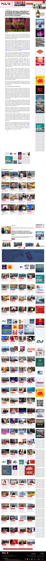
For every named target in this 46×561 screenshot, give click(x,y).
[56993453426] (12, 1)
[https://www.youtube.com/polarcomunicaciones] (12, 5)
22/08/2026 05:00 (13, 423)
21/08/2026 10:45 (13, 508)
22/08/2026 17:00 (30, 382)
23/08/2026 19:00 (30, 278)
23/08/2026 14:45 (21, 300)
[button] (44, 2)
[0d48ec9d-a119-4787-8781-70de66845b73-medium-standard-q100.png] (6, 5)
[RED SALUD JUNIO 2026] (9, 163)
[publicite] (40, 122)
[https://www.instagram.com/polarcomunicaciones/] (12, 4)
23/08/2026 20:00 (13, 278)
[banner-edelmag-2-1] (7, 334)
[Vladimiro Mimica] (14, 210)
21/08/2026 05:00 (4, 532)
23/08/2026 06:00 (4, 351)
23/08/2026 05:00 (13, 351)
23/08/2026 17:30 (21, 289)
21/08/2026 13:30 (4, 484)
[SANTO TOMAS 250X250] (40, 366)
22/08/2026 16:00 (4, 392)
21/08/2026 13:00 (13, 484)
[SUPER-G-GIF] (40, 65)
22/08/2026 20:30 (30, 361)
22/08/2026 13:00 (30, 392)
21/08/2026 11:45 (13, 496)
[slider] (38, 559)
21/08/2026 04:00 (13, 532)
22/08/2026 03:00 (30, 423)
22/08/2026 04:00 (21, 423)
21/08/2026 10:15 (21, 508)
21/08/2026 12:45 (21, 484)
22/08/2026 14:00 (21, 392)
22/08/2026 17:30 (21, 382)
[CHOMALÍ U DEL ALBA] (5, 210)
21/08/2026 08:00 (13, 520)
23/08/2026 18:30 (4, 289)
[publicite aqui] (26, 163)
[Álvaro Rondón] (14, 412)
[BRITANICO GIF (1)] (40, 417)
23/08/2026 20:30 (4, 278)
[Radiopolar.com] (1, 7)
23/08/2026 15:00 (13, 300)
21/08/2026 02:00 (30, 532)
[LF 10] (31, 340)
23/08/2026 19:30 (21, 278)
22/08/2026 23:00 (4, 361)
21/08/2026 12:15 (30, 484)
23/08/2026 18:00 (13, 289)
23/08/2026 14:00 (30, 300)
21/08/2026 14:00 (30, 454)
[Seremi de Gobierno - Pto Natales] (6, 233)
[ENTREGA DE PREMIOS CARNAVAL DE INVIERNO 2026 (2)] (31, 412)
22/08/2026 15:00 (13, 392)
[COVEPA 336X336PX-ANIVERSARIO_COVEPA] (40, 84)
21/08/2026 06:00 (30, 520)
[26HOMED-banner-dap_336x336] (29, 334)
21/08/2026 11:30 (21, 496)
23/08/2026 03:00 (30, 351)
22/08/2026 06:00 (4, 423)
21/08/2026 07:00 (21, 520)
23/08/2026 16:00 (4, 300)
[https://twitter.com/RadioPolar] (12, 3)
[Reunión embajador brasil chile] (5, 412)
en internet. (27, 123)
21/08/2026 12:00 (4, 496)
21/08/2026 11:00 (4, 508)
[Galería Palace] (22, 340)
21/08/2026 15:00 (13, 454)
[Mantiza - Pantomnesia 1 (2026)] (14, 340)
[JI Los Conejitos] (22, 210)
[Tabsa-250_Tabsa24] (40, 103)
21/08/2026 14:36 (21, 454)
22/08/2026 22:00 (13, 361)
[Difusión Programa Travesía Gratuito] (22, 412)
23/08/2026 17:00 (14, 225)
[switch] (32, 559)
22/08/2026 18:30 (4, 382)
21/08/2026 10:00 (30, 508)
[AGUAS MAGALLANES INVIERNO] (40, 27)
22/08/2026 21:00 (21, 361)
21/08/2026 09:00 (4, 520)
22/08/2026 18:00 (13, 382)
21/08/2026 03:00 (21, 532)
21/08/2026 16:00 (4, 454)
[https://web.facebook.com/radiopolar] (12, 2)
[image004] (31, 210)
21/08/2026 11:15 (30, 496)
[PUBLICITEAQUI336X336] (40, 517)
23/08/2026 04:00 (21, 351)
